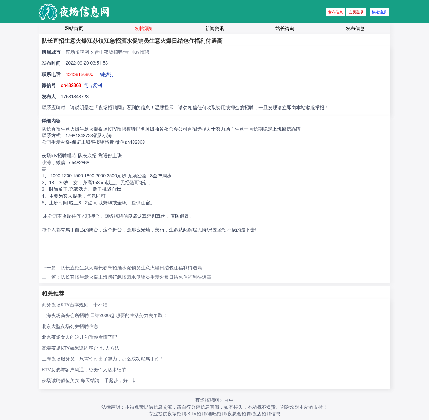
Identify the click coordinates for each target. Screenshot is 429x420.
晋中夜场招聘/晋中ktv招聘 (122, 51)
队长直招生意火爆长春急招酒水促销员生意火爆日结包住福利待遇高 (131, 267)
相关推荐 (53, 293)
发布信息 (335, 11)
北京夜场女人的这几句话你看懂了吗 (79, 336)
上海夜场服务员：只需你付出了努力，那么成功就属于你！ (103, 358)
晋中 (229, 399)
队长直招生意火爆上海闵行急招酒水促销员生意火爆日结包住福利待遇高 (136, 276)
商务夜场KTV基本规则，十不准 (74, 304)
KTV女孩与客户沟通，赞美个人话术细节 (84, 369)
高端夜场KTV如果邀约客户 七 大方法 (80, 347)
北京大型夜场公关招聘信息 (70, 326)
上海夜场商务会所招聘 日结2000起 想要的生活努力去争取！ (104, 315)
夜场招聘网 (77, 51)
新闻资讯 (214, 28)
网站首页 (73, 28)
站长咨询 (284, 28)
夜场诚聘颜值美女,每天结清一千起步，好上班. (90, 380)
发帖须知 (144, 28)
